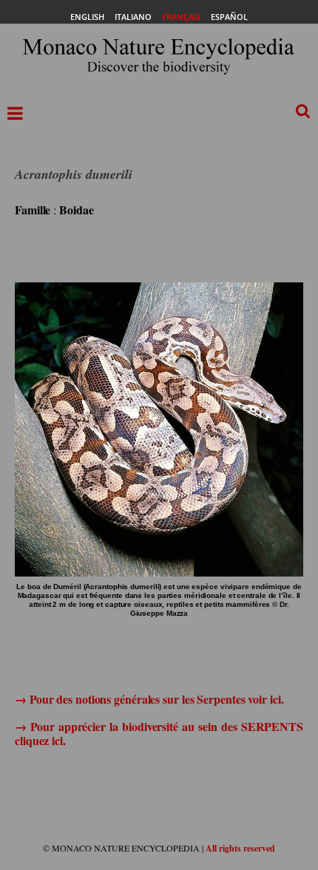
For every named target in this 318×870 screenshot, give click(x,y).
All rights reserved (240, 848)
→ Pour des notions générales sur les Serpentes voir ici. (149, 698)
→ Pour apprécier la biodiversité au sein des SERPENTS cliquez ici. (159, 733)
